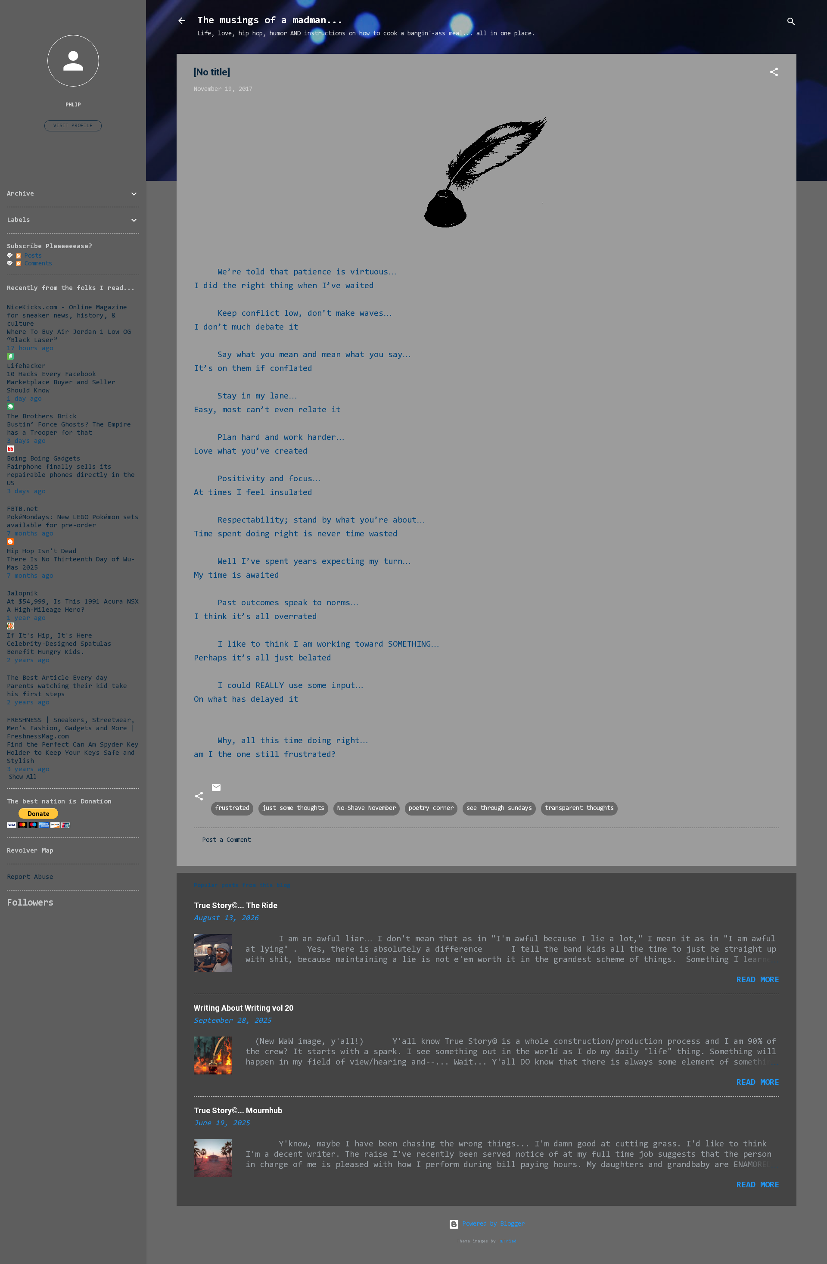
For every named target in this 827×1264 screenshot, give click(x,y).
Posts (31, 256)
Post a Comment (226, 840)
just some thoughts (293, 808)
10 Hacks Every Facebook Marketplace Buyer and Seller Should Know (61, 382)
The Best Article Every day (57, 678)
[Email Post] (216, 791)
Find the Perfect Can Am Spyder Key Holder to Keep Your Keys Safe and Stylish (73, 753)
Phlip (73, 105)
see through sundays (499, 808)
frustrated (232, 808)
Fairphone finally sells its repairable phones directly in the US (71, 475)
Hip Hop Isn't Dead (42, 551)
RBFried (507, 1241)
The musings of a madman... (270, 21)
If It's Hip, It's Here (49, 635)
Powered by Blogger (492, 1224)
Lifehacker (26, 366)
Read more (758, 980)
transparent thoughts (579, 808)
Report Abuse (30, 877)
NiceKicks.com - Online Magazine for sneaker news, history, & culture (67, 315)
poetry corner (431, 808)
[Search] (791, 23)
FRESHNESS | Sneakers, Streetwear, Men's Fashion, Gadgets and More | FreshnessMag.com (71, 728)
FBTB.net (22, 509)
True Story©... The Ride (235, 905)
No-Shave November (366, 808)
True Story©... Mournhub (238, 1110)
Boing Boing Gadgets (44, 458)
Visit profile (73, 125)
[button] (774, 74)
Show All (23, 777)
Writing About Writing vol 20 (243, 1007)
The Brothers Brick (42, 416)
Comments (36, 264)
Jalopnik (22, 593)
